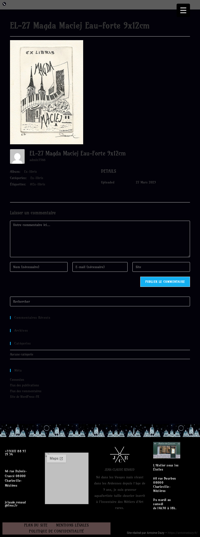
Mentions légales (72, 525)
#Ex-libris (37, 184)
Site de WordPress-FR (24, 397)
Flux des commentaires (25, 391)
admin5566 (37, 160)
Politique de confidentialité (56, 531)
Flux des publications (24, 385)
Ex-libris (30, 171)
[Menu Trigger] (183, 10)
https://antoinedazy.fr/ (183, 533)
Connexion (17, 380)
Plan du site (36, 525)
